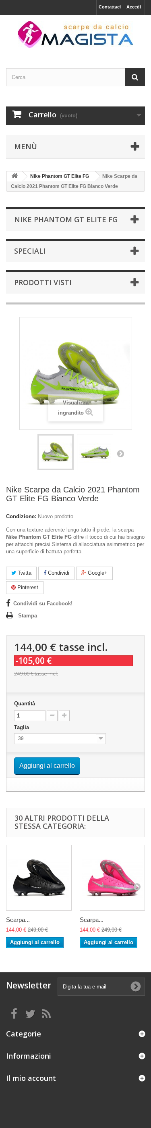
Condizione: (21, 516)
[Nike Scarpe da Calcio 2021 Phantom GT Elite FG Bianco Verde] (55, 452)
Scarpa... (18, 919)
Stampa (27, 616)
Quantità (24, 704)
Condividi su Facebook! (42, 603)
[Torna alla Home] (14, 176)
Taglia (22, 727)
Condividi (57, 573)
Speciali (30, 251)
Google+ (97, 573)
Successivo (120, 453)
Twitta (23, 573)
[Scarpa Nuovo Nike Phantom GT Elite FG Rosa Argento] (112, 878)
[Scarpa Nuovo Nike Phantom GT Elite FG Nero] (39, 878)
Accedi (133, 6)
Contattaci (110, 6)
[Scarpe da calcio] (75, 34)
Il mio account (31, 1078)
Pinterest (27, 587)
